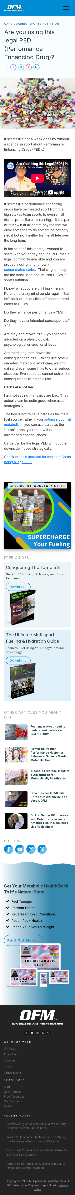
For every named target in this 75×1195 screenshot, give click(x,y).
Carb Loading (16, 23)
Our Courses (12, 1101)
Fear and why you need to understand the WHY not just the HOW (48, 730)
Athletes (10, 1048)
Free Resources (14, 1096)
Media (8, 1106)
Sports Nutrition (44, 23)
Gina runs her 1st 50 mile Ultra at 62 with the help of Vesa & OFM (49, 796)
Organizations (13, 1072)
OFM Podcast (12, 1091)
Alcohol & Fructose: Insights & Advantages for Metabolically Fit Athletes (50, 774)
